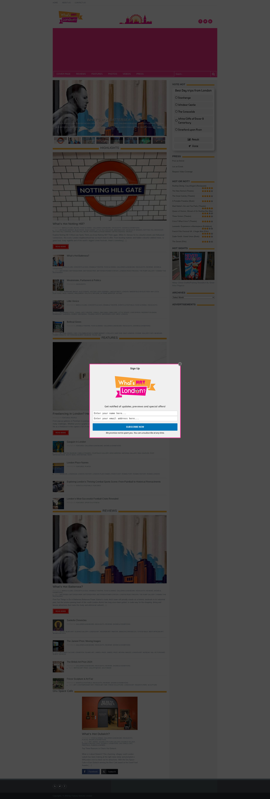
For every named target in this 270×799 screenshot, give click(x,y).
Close (180, 364)
